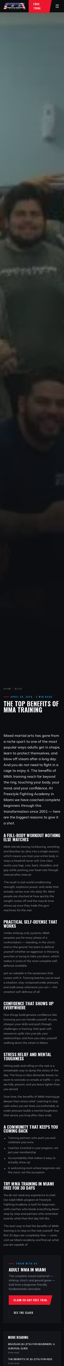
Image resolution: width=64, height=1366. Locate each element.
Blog (18, 688)
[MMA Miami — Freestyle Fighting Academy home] (15, 6)
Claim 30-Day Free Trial (30, 1300)
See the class (23, 1313)
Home (7, 688)
